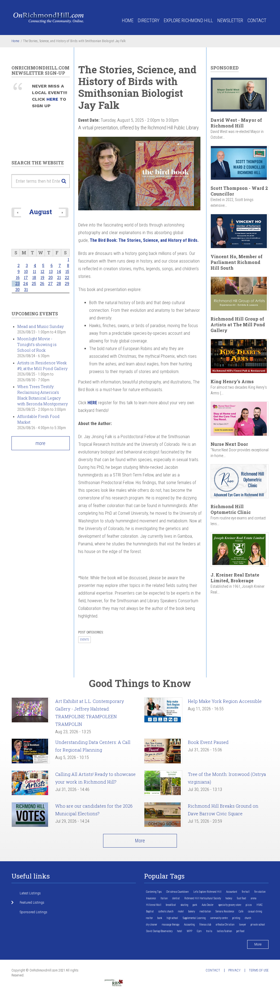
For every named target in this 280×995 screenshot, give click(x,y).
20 (50, 277)
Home (127, 20)
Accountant (231, 891)
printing (236, 918)
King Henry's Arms (232, 381)
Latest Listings (30, 893)
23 (17, 283)
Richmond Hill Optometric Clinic (231, 509)
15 (67, 271)
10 (26, 271)
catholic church (165, 911)
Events (84, 639)
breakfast (171, 904)
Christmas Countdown (177, 891)
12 (42, 271)
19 (42, 277)
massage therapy (170, 924)
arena (253, 898)
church (248, 918)
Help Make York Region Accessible (225, 701)
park (195, 904)
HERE (53, 99)
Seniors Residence (224, 911)
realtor (149, 918)
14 (59, 271)
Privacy (234, 970)
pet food (240, 931)
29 (67, 283)
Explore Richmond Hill (188, 20)
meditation (205, 911)
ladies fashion (224, 931)
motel (181, 911)
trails (209, 931)
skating (184, 904)
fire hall (246, 891)
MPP (189, 931)
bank (160, 918)
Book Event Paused (208, 742)
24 (25, 283)
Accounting (189, 924)
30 (17, 289)
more (40, 443)
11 (34, 271)
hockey (229, 898)
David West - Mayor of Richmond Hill (236, 123)
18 (34, 277)
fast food (241, 898)
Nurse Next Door (229, 444)
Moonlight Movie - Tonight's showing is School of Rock (37, 344)
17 (26, 277)
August (40, 211)
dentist (176, 898)
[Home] (48, 17)
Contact (256, 20)
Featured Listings (32, 902)
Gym (199, 931)
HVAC (259, 904)
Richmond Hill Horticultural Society (202, 898)
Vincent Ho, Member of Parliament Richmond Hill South (236, 262)
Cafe (241, 911)
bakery (191, 911)
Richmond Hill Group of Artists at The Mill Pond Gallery (238, 324)
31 (26, 289)
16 (18, 277)
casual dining (255, 911)
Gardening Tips (154, 891)
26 (42, 283)
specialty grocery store (229, 904)
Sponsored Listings (33, 912)
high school (172, 918)
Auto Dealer (208, 904)
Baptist (150, 911)
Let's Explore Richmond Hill (207, 891)
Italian (164, 898)
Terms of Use (259, 970)
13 (51, 271)
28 (59, 283)
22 (67, 277)
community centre (219, 918)
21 (59, 277)
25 (34, 283)
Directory (148, 20)
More (140, 840)
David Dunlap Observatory (159, 931)
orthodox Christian (225, 924)
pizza (249, 904)
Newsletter (230, 20)
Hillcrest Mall (153, 904)
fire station (260, 891)
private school (258, 924)
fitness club (205, 924)
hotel (179, 931)
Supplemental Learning (194, 918)
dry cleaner (151, 924)
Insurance (151, 898)
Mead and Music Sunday (40, 326)
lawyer (242, 924)
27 (50, 283)
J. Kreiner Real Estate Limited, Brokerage (235, 577)
